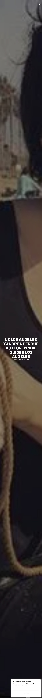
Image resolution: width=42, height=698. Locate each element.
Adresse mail (15, 687)
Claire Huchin (26, 359)
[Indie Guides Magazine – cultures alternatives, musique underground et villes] (8, 4)
